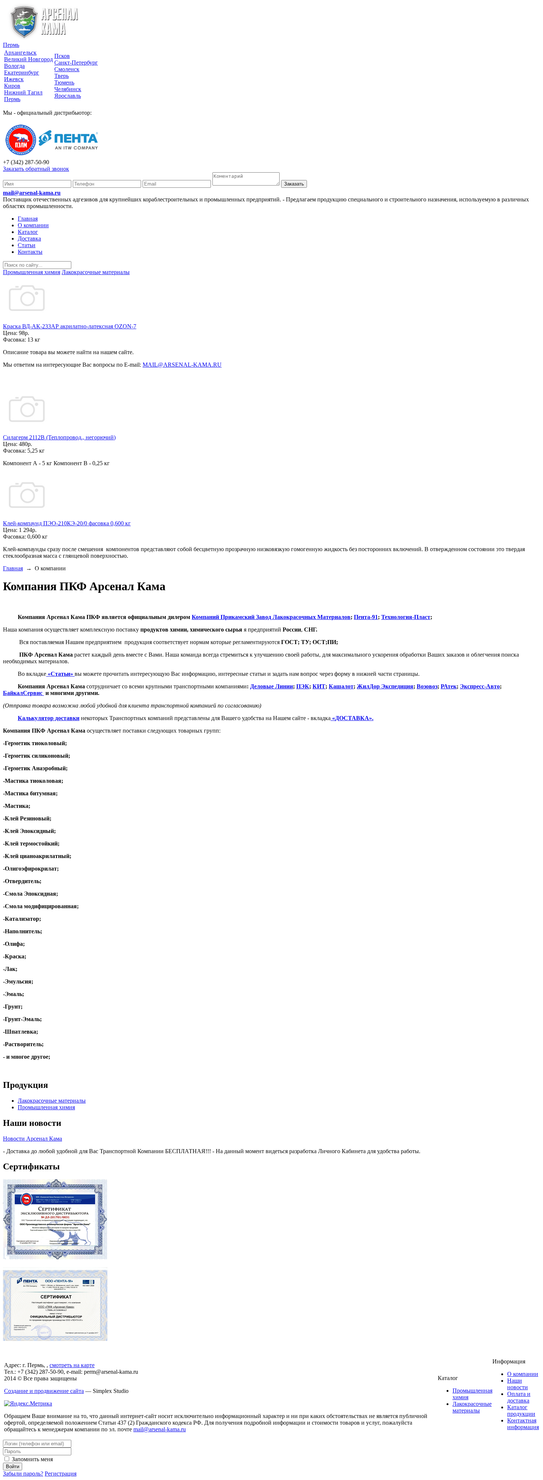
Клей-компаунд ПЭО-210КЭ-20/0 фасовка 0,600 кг (67, 523)
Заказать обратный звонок (36, 169)
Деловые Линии (271, 686)
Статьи (26, 245)
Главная (28, 218)
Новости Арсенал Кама (32, 1138)
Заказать (294, 184)
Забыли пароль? (23, 1473)
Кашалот (341, 686)
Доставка (29, 238)
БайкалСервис (23, 693)
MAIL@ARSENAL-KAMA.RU (182, 365)
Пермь (11, 45)
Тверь (61, 76)
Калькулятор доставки (48, 718)
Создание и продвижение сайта (44, 1391)
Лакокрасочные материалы (52, 1100)
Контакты (30, 252)
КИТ (319, 686)
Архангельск (20, 52)
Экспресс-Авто (480, 686)
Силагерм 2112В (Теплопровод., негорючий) (59, 437)
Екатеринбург (21, 72)
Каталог (28, 232)
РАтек (449, 686)
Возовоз (427, 686)
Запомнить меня (31, 1459)
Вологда (14, 66)
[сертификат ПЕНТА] (55, 1339)
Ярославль (67, 96)
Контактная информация (523, 1423)
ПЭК (302, 686)
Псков (62, 56)
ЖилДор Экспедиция (385, 686)
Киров (12, 86)
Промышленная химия (46, 1107)
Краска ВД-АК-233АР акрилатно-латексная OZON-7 (69, 326)
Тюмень (64, 82)
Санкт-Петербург (76, 62)
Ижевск (14, 79)
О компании (33, 225)
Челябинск (67, 89)
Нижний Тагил (23, 92)
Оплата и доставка (518, 1397)
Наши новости (517, 1383)
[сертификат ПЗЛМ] (55, 1258)
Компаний (206, 617)
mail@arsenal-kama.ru (32, 193)
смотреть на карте (72, 1365)
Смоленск (66, 69)
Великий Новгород (28, 59)
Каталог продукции (521, 1410)
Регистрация (60, 1473)
